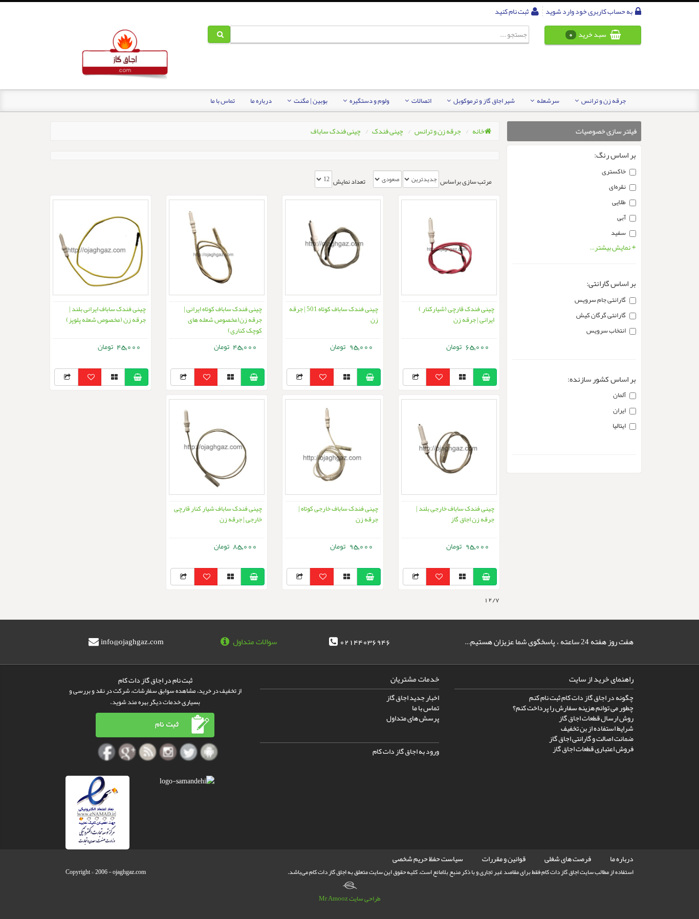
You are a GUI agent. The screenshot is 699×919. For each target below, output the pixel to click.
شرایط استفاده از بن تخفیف (597, 728)
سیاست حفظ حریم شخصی (427, 858)
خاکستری (614, 171)
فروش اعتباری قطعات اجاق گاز (593, 748)
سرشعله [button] (547, 100)
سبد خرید (588, 34)
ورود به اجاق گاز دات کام (406, 751)
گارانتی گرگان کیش (601, 315)
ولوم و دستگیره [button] (368, 100)
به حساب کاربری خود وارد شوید (589, 11)
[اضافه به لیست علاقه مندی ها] (438, 377)
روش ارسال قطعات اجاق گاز (596, 718)
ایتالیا (619, 425)
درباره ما (261, 100)
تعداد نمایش (349, 182)
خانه (478, 131)
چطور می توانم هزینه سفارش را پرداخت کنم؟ (573, 708)
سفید (618, 232)
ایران (619, 410)
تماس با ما (222, 100)
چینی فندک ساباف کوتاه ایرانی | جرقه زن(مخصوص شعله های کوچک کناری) (223, 319)
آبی (621, 217)
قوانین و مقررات (504, 858)
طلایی (619, 202)
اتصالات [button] (420, 100)
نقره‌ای (617, 186)
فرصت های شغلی (567, 858)
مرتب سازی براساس (466, 182)
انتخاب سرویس (606, 330)
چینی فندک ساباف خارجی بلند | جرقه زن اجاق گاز (455, 514)
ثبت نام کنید (512, 11)
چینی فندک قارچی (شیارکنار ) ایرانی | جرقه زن (456, 314)
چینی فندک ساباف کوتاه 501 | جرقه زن (333, 314)
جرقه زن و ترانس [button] (603, 100)
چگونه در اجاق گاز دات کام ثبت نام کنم (581, 697)
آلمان (619, 395)
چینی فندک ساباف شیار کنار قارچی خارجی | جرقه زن (218, 514)
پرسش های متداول (412, 718)
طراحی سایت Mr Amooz (350, 898)
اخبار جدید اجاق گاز (412, 697)
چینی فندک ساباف (336, 131)
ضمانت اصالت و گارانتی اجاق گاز (591, 738)
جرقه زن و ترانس (437, 131)
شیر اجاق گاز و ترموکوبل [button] (483, 100)
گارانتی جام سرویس (600, 300)
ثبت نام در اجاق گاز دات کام (155, 680)
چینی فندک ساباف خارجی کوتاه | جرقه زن (338, 514)
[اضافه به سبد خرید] (485, 377)
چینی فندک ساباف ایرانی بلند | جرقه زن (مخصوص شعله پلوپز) (106, 314)
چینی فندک (387, 131)
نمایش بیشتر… (610, 247)
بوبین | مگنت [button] (310, 100)
